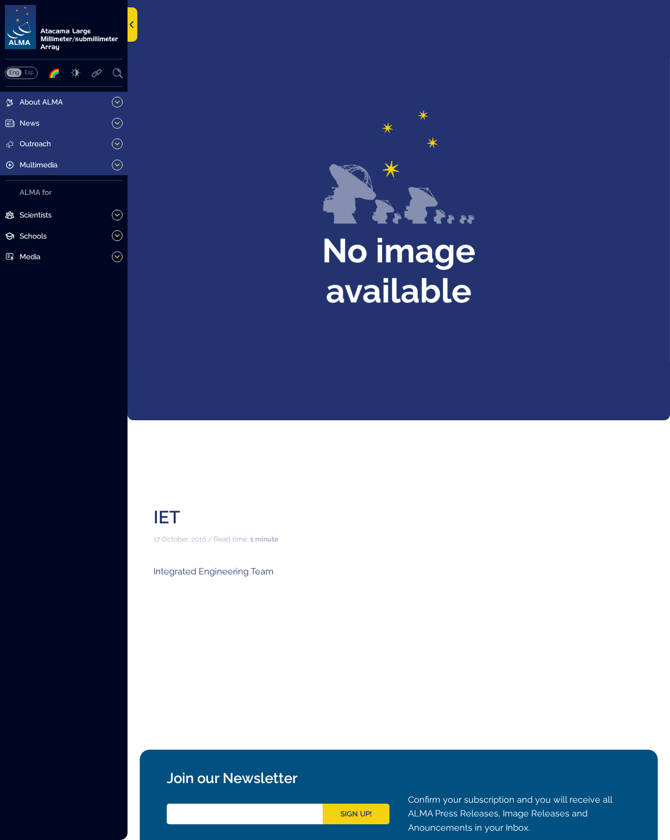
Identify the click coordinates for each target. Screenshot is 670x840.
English (14, 72)
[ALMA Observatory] (64, 28)
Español (29, 72)
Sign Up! (356, 814)
